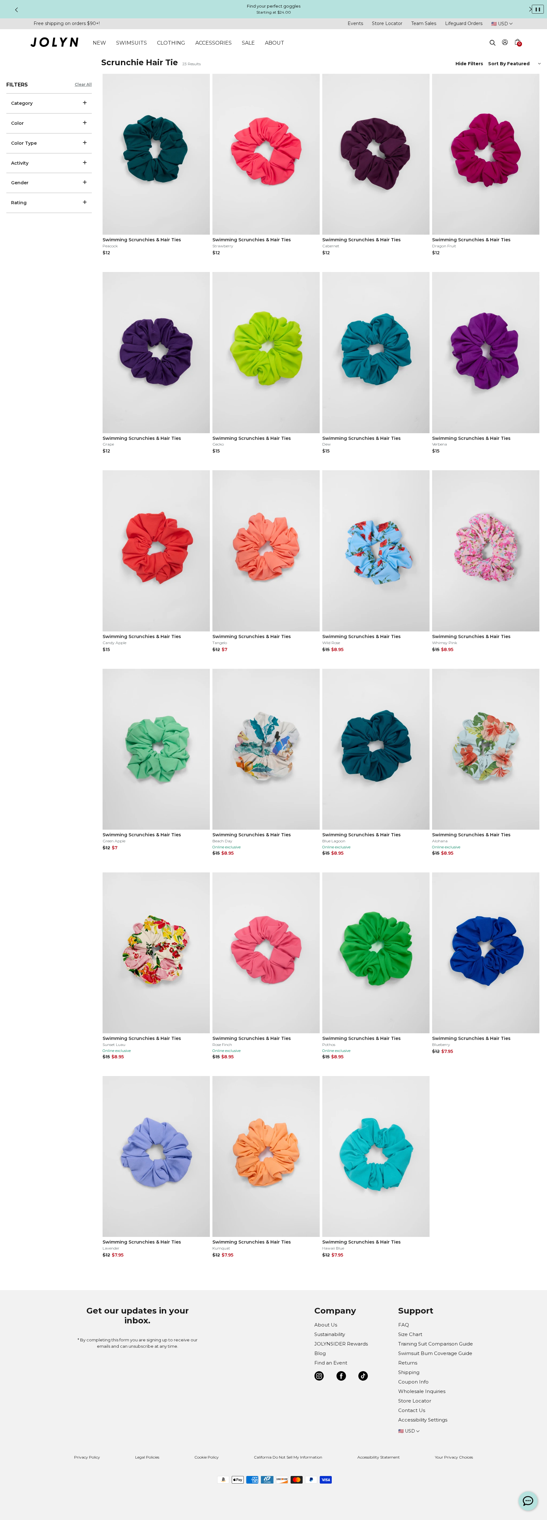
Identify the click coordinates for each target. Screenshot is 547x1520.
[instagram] (319, 1377)
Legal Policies (147, 1457)
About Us (325, 1325)
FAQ (403, 1325)
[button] (517, 49)
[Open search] (492, 43)
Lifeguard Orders (463, 23)
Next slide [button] (530, 9)
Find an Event (330, 1363)
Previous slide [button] (16, 10)
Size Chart (410, 1334)
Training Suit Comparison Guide (435, 1344)
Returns (407, 1363)
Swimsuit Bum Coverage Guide (435, 1353)
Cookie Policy (206, 1457)
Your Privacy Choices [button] (454, 1457)
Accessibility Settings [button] (422, 1420)
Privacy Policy (87, 1457)
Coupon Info (413, 1382)
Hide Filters (469, 63)
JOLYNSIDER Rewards (341, 1344)
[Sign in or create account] (505, 43)
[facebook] (341, 1377)
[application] (528, 1501)
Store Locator (387, 23)
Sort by (497, 63)
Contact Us (411, 1410)
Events (355, 23)
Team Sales (423, 23)
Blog (320, 1353)
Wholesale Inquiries (421, 1391)
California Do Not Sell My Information (288, 1457)
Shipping (408, 1372)
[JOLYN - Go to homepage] (54, 43)
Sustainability (329, 1334)
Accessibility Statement (378, 1457)
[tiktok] (363, 1377)
